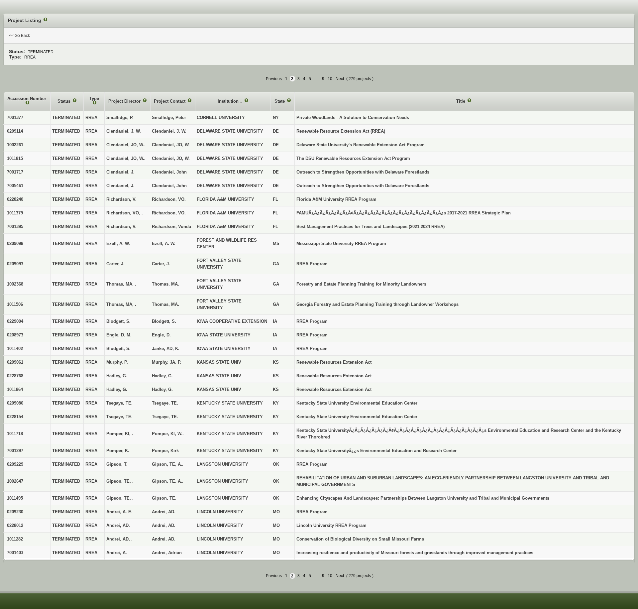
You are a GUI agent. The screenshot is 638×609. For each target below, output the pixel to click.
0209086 (15, 403)
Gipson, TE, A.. (167, 464)
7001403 (15, 552)
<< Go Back (19, 35)
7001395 (15, 226)
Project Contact (170, 101)
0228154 (15, 416)
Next (340, 78)
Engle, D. (161, 334)
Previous (274, 78)
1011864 (15, 389)
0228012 (15, 525)
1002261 (15, 144)
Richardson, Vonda (171, 226)
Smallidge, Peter (169, 117)
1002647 (15, 481)
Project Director (125, 101)
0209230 (15, 511)
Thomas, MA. (165, 284)
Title (461, 101)
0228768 (15, 375)
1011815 (15, 158)
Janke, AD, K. (165, 348)
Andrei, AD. (163, 511)
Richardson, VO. (169, 199)
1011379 (15, 212)
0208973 (15, 334)
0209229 (15, 464)
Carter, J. (161, 263)
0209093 (15, 263)
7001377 (15, 117)
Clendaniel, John (169, 172)
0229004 (15, 321)
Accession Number (26, 98)
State (280, 101)
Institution (229, 101)
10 (330, 78)
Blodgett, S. (164, 321)
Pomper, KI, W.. (168, 433)
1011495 (15, 498)
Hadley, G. (162, 375)
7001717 (15, 172)
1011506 (15, 304)
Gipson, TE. (164, 498)
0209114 (15, 131)
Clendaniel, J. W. (169, 131)
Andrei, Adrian (167, 552)
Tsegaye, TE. (165, 403)
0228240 (15, 199)
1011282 (15, 539)
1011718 (15, 433)
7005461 (15, 185)
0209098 (15, 243)
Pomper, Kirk (165, 450)
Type (94, 98)
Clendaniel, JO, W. (171, 144)
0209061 (15, 362)
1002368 (15, 284)
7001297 (15, 450)
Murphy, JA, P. (166, 362)
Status (64, 101)
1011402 (15, 348)
